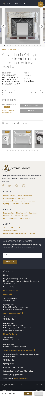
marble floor (18, 93)
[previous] (3, 26)
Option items (26, 204)
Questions (31, 233)
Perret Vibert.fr (25, 218)
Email (5, 254)
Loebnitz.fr (33, 213)
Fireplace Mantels (9, 195)
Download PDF (31, 105)
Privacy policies (25, 385)
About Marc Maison (9, 228)
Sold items (15, 204)
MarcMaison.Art (21, 213)
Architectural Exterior (10, 201)
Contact (41, 390)
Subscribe (10, 262)
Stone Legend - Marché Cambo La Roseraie (19, 350)
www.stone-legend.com (21, 378)
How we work (23, 228)
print (31, 111)
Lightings (32, 201)
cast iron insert (28, 91)
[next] (41, 26)
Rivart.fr (17, 216)
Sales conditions (35, 385)
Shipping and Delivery (10, 231)
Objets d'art (22, 198)
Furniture (23, 201)
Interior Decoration (9, 198)
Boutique (7, 294)
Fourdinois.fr (7, 216)
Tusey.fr (25, 216)
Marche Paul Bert (10, 334)
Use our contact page (10, 290)
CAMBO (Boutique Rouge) (13, 313)
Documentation (8, 213)
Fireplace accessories (25, 195)
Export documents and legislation (14, 233)
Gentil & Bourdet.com (10, 218)
